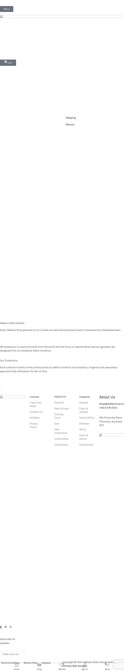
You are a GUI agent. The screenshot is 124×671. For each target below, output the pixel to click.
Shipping (71, 117)
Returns (70, 124)
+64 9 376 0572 (108, 407)
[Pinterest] (10, 626)
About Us (107, 397)
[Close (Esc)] (0, 388)
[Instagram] (6, 626)
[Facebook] (1, 626)
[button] (6, 9)
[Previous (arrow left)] (0, 391)
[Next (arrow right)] (1, 391)
